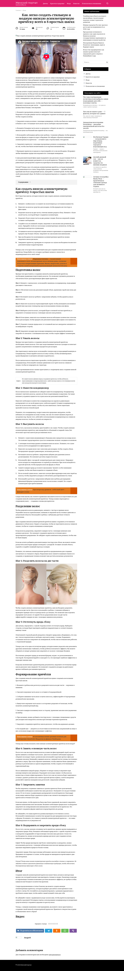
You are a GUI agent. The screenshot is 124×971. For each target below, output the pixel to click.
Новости (76, 3)
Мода (69, 3)
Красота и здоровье (57, 3)
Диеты (45, 3)
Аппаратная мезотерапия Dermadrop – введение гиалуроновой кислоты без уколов (93, 125)
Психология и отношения (91, 3)
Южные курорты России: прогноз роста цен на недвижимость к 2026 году (95, 27)
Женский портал (27, 2)
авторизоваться (54, 955)
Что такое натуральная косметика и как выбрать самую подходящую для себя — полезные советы (95, 100)
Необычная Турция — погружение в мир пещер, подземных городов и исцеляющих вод (100, 142)
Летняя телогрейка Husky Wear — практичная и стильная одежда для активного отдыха (100, 181)
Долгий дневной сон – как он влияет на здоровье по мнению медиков (100, 161)
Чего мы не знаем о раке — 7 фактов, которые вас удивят (94, 113)
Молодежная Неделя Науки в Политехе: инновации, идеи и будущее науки (94, 45)
